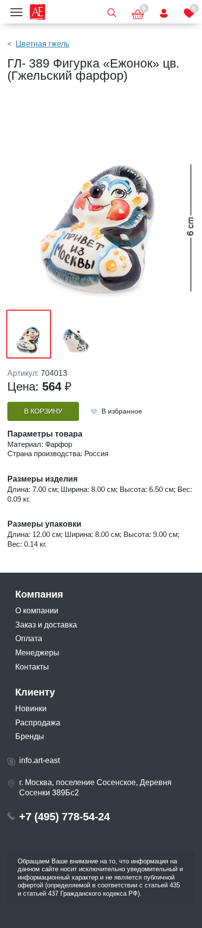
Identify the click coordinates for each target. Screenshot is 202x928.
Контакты (32, 667)
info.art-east (39, 760)
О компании (36, 610)
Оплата (28, 638)
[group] (101, 200)
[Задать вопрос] (164, 11)
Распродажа (37, 723)
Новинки (31, 708)
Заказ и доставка (46, 625)
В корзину (43, 411)
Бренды (29, 736)
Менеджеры (37, 653)
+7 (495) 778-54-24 (64, 817)
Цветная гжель (42, 44)
